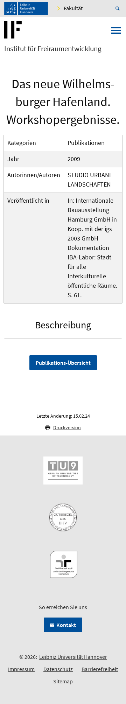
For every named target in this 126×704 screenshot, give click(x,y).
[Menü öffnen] (116, 32)
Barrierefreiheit (100, 668)
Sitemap (63, 681)
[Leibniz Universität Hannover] (26, 8)
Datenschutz (58, 668)
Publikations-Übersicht (63, 362)
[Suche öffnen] (118, 8)
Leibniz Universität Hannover (73, 656)
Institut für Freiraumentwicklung (53, 48)
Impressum (21, 668)
